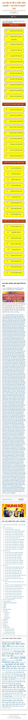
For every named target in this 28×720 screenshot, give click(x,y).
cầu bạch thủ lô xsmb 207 (12, 363)
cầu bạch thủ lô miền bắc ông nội (13, 354)
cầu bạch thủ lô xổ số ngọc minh (11, 362)
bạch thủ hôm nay (10, 316)
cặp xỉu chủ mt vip (16, 255)
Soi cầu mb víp (19, 314)
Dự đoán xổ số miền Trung (13, 677)
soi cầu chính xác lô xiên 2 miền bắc (13, 559)
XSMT (4, 607)
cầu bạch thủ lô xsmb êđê (10, 366)
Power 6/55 (7, 617)
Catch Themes (18, 717)
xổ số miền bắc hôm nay (13, 705)
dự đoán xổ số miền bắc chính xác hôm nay (14, 667)
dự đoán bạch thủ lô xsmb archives (13, 412)
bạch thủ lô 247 (15, 321)
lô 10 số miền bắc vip (16, 150)
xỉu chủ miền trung (16, 226)
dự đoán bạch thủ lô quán (15, 409)
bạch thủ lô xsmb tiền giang (16, 352)
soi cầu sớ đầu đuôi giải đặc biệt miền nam (14, 567)
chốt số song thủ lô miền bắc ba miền (16, 397)
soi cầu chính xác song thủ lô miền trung (14, 588)
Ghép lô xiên (19, 678)
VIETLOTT (5, 611)
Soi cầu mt (5, 580)
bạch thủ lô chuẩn (13, 335)
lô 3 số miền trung (16, 272)
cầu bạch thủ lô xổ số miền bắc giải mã (12, 359)
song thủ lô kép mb (16, 56)
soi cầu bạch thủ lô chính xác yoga (14, 431)
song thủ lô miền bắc (16, 44)
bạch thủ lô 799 (15, 326)
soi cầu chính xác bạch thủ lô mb (12, 537)
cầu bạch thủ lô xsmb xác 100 (15, 367)
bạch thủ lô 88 (22, 326)
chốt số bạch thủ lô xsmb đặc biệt (9, 388)
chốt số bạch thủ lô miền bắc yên (11, 381)
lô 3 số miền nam (16, 214)
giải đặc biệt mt (16, 232)
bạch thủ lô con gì (19, 338)
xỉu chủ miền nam (16, 168)
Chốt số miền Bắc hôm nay (13, 644)
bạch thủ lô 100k (6, 319)
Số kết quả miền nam (10, 630)
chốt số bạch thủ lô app (10, 370)
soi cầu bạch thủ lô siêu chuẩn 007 (17, 447)
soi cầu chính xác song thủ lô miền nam (14, 568)
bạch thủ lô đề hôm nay (9, 341)
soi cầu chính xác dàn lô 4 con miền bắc (14, 549)
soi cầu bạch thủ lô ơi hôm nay (13, 444)
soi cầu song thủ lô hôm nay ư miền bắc (13, 477)
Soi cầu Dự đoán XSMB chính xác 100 (13, 686)
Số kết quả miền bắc (9, 629)
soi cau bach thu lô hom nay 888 (15, 434)
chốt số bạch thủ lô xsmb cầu (18, 387)
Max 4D (6, 616)
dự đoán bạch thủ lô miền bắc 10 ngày (17, 405)
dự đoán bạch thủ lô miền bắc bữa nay (10, 406)
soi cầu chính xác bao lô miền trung (13, 594)
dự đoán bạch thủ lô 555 (14, 404)
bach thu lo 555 (15, 324)
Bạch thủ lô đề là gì (19, 341)
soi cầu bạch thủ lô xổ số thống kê (12, 463)
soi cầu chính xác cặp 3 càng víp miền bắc (14, 539)
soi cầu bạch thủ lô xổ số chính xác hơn (12, 458)
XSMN (4, 606)
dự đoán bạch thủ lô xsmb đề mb (16, 416)
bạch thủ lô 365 (16, 323)
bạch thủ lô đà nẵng (6, 339)
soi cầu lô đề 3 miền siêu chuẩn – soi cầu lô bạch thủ (14, 5)
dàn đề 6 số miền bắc (16, 79)
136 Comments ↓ (19, 289)
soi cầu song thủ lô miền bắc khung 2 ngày (13, 483)
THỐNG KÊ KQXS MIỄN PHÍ (9, 603)
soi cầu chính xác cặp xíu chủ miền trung (14, 596)
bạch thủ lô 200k (8, 321)
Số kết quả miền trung (10, 632)
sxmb (8, 696)
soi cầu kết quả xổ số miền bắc (13, 688)
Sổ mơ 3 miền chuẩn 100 (8, 599)
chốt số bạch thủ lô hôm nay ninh (14, 376)
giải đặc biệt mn (16, 174)
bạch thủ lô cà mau (16, 331)
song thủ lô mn (16, 197)
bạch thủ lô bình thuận (7, 331)
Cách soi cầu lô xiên (9, 648)
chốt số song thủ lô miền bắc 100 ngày (13, 394)
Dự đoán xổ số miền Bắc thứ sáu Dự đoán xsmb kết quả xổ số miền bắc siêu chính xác (14, 674)
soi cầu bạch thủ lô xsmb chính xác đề (13, 467)
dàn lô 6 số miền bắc (16, 110)
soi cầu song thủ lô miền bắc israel (13, 483)
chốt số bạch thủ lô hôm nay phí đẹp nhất (13, 376)
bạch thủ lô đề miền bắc (13, 342)
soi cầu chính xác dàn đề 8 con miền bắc (14, 544)
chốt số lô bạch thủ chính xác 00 (14, 390)
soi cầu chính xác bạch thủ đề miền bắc (14, 534)
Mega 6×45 (7, 612)
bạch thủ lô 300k (8, 323)
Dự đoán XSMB (13, 658)
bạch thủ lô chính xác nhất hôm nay (11, 334)
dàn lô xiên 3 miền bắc (16, 127)
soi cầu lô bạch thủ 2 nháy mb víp (12, 529)
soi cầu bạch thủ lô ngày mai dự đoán (10, 442)
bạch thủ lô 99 (12, 327)
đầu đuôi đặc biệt (16, 208)
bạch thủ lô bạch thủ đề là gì (11, 328)
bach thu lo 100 (20, 317)
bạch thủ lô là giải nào (7, 345)
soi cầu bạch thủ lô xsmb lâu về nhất (14, 470)
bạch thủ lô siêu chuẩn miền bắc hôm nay (13, 348)
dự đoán (5, 650)
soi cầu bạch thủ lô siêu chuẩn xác (12, 451)
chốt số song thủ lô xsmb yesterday (12, 401)
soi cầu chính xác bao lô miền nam (13, 577)
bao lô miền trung (16, 244)
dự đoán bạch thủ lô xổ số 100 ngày (14, 410)
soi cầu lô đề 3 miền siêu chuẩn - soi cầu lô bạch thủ (13, 288)
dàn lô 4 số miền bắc (16, 96)
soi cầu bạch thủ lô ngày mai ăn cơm (16, 441)
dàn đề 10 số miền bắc (16, 90)
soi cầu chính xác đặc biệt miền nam (13, 573)
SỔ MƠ (5, 624)
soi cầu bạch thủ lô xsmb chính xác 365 (13, 466)
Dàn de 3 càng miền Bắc (19, 648)
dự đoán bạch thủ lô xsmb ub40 (15, 423)
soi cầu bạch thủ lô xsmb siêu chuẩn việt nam (13, 471)
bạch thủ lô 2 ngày (21, 319)
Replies (12, 493)
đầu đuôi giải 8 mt (16, 261)
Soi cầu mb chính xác (11, 314)
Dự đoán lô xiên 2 (18, 656)
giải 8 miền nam (16, 179)
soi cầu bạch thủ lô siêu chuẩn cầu (10, 448)
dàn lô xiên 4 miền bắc (16, 133)
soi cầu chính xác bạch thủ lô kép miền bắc (15, 536)
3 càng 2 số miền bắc (16, 144)
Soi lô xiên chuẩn (16, 695)
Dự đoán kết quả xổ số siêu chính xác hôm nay (13, 653)
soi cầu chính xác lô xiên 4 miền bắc (13, 555)
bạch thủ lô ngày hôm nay (12, 348)
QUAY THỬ (5, 625)
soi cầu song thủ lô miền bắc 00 (16, 479)
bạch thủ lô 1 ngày (12, 317)
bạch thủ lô (16, 316)
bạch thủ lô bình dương (9, 330)
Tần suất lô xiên (18, 698)
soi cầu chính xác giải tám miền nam (13, 572)
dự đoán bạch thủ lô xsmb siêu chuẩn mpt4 (12, 418)
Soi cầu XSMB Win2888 (8, 693)
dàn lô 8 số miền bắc (16, 115)
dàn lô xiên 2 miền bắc (16, 121)
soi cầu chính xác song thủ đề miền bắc (14, 552)
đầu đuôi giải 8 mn (16, 203)
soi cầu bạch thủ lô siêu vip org (12, 454)
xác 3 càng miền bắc (16, 138)
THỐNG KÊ (5, 619)
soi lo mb (7, 493)
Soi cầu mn (5, 565)
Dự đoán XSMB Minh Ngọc (12, 661)
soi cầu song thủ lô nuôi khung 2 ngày (14, 487)
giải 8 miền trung (16, 238)
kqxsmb (5, 681)
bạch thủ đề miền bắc (16, 61)
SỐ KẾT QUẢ (6, 627)
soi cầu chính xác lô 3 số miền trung (13, 593)
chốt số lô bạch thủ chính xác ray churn (13, 390)
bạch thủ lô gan (14, 344)
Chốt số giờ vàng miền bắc (11, 642)
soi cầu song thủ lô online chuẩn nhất (13, 488)
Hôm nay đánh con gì (14, 679)
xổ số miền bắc (15, 704)
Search (21, 499)
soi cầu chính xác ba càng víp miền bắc (14, 533)
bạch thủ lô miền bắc (16, 31)
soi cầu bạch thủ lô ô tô (19, 444)
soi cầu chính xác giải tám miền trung (13, 591)
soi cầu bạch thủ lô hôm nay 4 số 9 (13, 432)
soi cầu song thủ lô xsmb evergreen (14, 491)
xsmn (5, 704)
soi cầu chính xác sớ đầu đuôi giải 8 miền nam (15, 575)
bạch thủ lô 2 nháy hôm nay (8, 320)
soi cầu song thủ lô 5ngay (8, 475)
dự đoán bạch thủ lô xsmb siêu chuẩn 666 (13, 417)
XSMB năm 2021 (18, 702)
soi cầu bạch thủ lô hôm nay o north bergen (12, 436)
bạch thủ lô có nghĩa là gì (9, 338)
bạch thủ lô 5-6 (8, 324)
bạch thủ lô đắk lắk (15, 339)
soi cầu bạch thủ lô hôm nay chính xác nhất (13, 435)
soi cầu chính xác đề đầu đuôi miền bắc (14, 562)
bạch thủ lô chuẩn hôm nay (10, 337)
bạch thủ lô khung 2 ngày (8, 634)
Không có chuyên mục (20, 679)
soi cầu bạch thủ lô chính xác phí (13, 429)
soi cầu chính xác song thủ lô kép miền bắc (15, 531)
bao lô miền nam (16, 185)
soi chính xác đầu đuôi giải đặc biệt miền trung (15, 585)
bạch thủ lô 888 (5, 327)
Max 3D (6, 614)
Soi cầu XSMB (19, 691)
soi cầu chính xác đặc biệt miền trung (13, 598)
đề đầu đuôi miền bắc (16, 156)
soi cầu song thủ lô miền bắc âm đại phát (13, 479)
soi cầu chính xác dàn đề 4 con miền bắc (14, 541)
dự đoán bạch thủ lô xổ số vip (13, 412)
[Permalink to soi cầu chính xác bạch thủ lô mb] (13, 302)
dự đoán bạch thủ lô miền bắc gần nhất (12, 407)
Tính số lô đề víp (7, 601)
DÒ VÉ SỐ (5, 622)
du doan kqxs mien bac (14, 402)
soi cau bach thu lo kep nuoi (17, 438)
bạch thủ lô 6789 (8, 326)
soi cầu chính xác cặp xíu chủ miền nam (14, 578)
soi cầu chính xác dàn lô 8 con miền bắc (14, 564)
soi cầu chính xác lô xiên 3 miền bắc (13, 557)
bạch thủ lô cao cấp (11, 333)
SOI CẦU (5, 621)
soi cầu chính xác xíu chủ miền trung (13, 586)
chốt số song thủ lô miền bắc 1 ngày (13, 394)
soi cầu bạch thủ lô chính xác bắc (11, 426)
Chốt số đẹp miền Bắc (13, 647)
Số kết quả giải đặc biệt (17, 696)
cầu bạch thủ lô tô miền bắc (10, 356)
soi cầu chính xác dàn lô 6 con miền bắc (14, 560)
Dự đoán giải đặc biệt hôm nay (16, 649)
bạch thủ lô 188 (13, 319)
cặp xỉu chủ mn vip (16, 191)
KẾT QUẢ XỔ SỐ (7, 609)
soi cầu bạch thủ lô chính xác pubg (13, 429)
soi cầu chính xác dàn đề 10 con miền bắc (14, 546)
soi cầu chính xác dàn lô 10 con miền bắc (14, 547)
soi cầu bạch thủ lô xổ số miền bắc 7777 (13, 458)
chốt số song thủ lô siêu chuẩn (9, 398)
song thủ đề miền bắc (16, 67)
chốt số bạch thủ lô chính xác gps (16, 371)
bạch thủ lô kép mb (16, 50)
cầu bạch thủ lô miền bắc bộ (16, 353)
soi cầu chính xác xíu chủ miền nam (13, 570)
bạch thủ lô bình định (19, 330)
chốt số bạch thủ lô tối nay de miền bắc (13, 385)
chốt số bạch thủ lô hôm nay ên (9, 373)
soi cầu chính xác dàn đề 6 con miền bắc (14, 542)
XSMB (4, 604)
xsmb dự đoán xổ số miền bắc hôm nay (12, 701)
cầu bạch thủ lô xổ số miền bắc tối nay (13, 360)
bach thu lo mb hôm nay (17, 345)
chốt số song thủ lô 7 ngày (12, 392)
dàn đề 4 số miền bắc (16, 73)
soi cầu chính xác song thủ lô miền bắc (14, 554)
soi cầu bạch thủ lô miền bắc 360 (13, 439)
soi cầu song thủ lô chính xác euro (13, 476)
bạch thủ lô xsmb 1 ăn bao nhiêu (16, 351)
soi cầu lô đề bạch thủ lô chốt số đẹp (17, 473)
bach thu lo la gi (21, 344)
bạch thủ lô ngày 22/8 (14, 346)
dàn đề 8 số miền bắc (16, 85)
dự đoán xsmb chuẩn (11, 660)
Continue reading (15, 312)
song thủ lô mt (16, 249)
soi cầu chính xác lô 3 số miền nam (13, 590)
